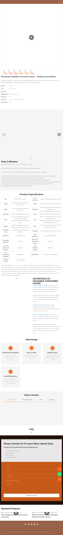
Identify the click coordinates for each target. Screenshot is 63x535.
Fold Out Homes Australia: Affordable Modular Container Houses (45, 516)
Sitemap (54, 532)
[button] (59, 134)
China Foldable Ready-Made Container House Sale (14, 516)
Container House (17, 265)
